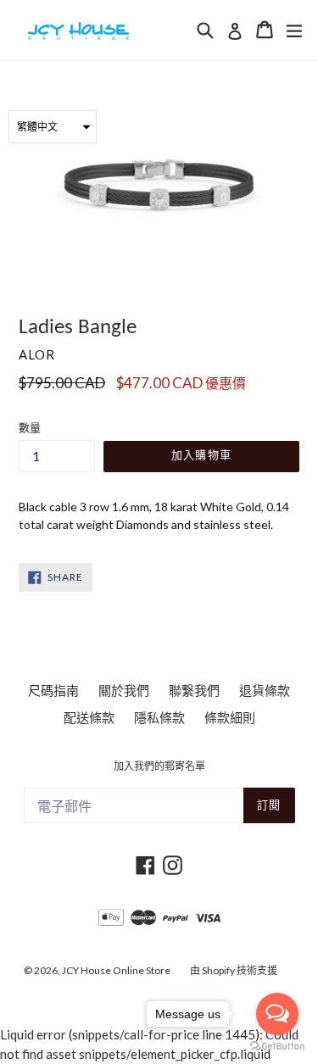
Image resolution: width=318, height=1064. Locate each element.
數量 (30, 427)
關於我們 (123, 690)
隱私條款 (159, 717)
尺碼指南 (53, 690)
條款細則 (229, 717)
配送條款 (89, 717)
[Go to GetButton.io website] (277, 1046)
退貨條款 (264, 690)
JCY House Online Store (116, 970)
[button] (52, 126)
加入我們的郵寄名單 (159, 767)
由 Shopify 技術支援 (233, 970)
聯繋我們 (194, 690)
